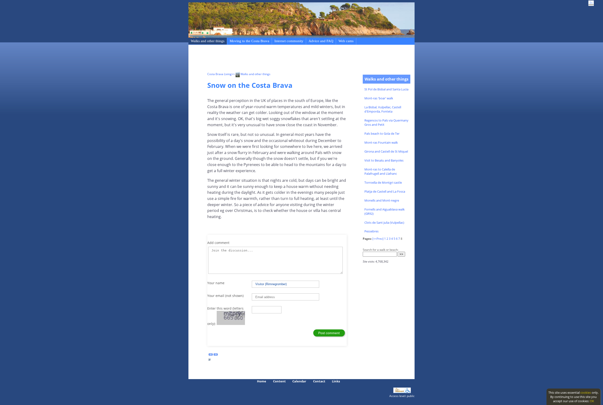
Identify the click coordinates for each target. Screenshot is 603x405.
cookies (585, 392)
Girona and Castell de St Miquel (386, 151)
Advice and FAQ (321, 41)
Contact (319, 381)
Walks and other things (207, 41)
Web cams (346, 41)
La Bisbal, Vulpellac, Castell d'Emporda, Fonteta (382, 109)
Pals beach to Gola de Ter (381, 133)
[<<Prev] (377, 239)
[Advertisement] (293, 59)
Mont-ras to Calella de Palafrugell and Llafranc (380, 171)
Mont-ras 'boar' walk (378, 98)
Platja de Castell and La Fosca (384, 191)
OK (592, 401)
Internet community (288, 41)
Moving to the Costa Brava (249, 41)
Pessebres (371, 231)
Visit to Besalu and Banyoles (383, 160)
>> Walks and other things (251, 74)
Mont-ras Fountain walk (381, 142)
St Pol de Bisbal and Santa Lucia (386, 89)
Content (279, 381)
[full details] (209, 360)
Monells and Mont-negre (381, 200)
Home (261, 381)
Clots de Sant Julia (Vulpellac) (384, 222)
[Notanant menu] (399, 392)
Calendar (299, 381)
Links (336, 381)
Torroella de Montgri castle (383, 182)
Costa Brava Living (219, 74)
